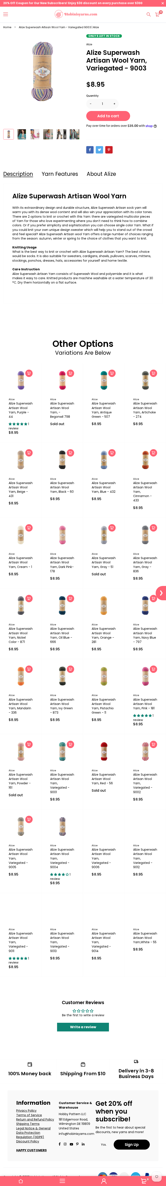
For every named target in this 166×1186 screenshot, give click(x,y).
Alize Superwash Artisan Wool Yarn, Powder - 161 (21, 781)
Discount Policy (27, 1141)
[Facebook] (90, 149)
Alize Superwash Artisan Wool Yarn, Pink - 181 (145, 703)
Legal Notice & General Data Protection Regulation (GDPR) (33, 1132)
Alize (89, 44)
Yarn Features (60, 174)
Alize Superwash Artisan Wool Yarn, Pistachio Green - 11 (104, 706)
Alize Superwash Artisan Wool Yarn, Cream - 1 (21, 562)
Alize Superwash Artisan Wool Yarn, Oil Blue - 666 (62, 635)
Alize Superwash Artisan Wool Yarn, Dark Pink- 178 (62, 564)
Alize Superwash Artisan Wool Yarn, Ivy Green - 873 (62, 706)
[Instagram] (65, 1144)
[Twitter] (99, 149)
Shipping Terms (28, 1124)
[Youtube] (83, 1144)
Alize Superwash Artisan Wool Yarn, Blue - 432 (104, 487)
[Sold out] (70, 373)
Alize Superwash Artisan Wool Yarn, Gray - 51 (104, 562)
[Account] (103, 1181)
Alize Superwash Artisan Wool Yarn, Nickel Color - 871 (21, 635)
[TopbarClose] (163, 3)
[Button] (149, 14)
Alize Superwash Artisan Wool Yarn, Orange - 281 (104, 635)
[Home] (21, 1181)
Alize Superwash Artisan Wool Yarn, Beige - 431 (21, 489)
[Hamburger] (7, 14)
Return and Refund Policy (35, 1119)
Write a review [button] (83, 1026)
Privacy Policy (26, 1110)
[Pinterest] (109, 149)
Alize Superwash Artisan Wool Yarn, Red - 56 (104, 778)
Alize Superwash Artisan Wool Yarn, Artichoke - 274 (145, 410)
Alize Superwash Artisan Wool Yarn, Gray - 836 (145, 564)
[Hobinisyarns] (76, 14)
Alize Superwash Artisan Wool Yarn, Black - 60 (62, 487)
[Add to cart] (29, 373)
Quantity (92, 96)
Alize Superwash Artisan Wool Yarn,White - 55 (145, 937)
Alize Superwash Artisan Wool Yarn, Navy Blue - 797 (145, 635)
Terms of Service (29, 1115)
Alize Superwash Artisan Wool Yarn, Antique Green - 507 (104, 410)
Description (18, 174)
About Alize (101, 174)
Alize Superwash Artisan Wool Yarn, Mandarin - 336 (21, 706)
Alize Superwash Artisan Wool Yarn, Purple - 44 (21, 410)
